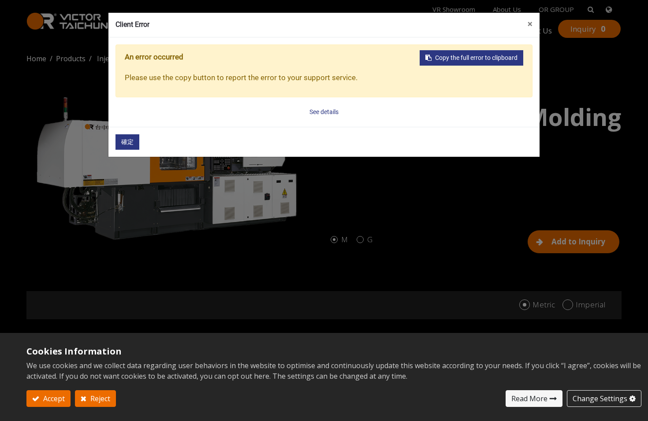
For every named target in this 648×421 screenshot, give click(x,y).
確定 (127, 141)
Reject (99, 398)
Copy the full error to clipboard (476, 57)
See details (324, 111)
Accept (53, 398)
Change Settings (600, 398)
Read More (529, 398)
